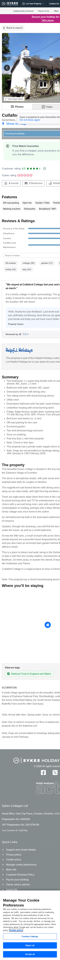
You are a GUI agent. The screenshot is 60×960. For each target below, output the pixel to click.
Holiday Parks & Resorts (23, 11)
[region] (30, 925)
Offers (56, 11)
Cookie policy (16, 930)
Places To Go (43, 11)
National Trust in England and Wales (31, 673)
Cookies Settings (30, 936)
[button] (7, 68)
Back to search (14, 28)
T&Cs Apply (48, 20)
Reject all (30, 945)
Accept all (30, 954)
